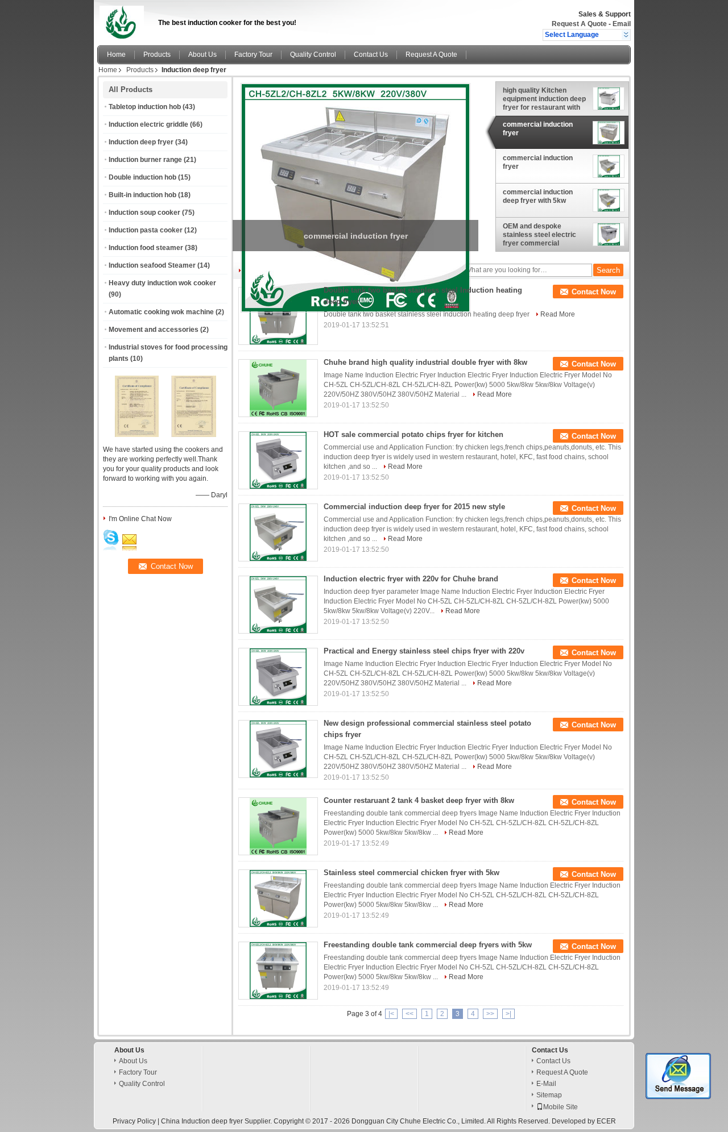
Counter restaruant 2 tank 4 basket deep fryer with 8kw (419, 800)
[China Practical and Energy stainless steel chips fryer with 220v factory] (278, 677)
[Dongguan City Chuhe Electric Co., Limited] (626, 35)
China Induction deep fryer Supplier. (217, 1121)
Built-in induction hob (142, 195)
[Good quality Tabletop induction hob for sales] (137, 435)
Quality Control (313, 55)
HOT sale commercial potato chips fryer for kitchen (413, 434)
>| (508, 1014)
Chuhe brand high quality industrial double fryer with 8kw (425, 362)
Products (157, 55)
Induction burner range (145, 160)
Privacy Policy (134, 1121)
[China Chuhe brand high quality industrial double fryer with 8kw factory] (278, 388)
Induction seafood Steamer (152, 265)
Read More (557, 314)
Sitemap (549, 1095)
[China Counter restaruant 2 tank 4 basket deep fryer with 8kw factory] (278, 826)
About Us (202, 55)
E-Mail (546, 1084)
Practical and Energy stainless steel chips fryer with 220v (424, 651)
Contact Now (594, 292)
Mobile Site (560, 1107)
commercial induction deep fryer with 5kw (538, 196)
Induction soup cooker (144, 213)
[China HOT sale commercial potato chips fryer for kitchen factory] (278, 460)
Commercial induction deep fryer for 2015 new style (414, 506)
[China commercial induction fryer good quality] (355, 197)
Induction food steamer (146, 248)
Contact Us (371, 55)
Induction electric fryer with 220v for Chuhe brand (411, 579)
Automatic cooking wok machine (161, 312)
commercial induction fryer (538, 128)
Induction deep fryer (141, 142)
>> (490, 1014)
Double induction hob (142, 177)
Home (116, 55)
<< (409, 1014)
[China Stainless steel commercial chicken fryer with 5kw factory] (278, 898)
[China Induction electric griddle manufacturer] (124, 20)
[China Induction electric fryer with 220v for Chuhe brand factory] (278, 605)
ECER (606, 1121)
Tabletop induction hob (145, 107)
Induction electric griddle (148, 124)
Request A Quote (579, 24)
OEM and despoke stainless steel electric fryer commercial (539, 234)
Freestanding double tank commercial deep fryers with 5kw (428, 944)
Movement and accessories (153, 330)
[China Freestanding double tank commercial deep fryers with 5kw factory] (278, 971)
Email (622, 24)
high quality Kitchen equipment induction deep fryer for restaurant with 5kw (544, 98)
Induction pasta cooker (146, 230)
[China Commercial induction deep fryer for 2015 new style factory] (278, 532)
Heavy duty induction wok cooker (162, 283)
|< (391, 1014)
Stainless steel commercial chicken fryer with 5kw (411, 872)
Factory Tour (253, 55)
